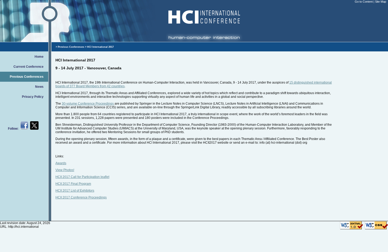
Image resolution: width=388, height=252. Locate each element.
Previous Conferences (27, 77)
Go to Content (364, 1)
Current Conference (28, 67)
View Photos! (64, 170)
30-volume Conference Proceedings (88, 103)
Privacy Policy (33, 97)
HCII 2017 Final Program (73, 184)
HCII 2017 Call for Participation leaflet (82, 177)
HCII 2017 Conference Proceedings (81, 197)
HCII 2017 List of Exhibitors (74, 190)
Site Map (380, 1)
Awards (60, 163)
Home (39, 57)
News (39, 87)
